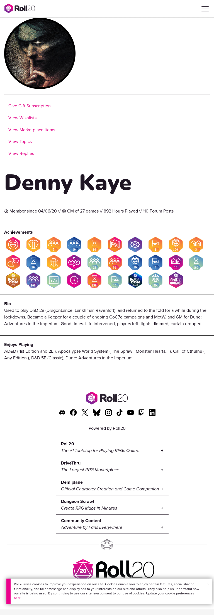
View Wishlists (22, 118)
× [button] (208, 584)
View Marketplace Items (31, 130)
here (17, 598)
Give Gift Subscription (29, 106)
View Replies (21, 153)
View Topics (20, 141)
